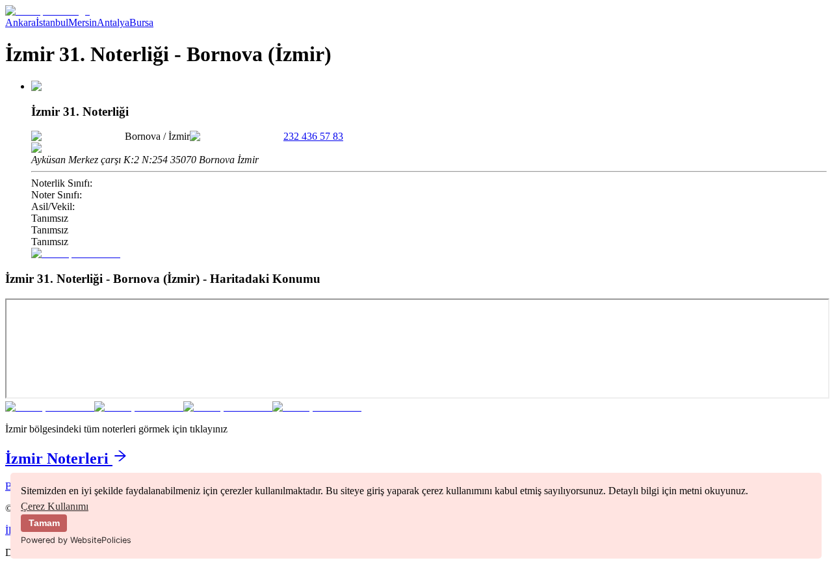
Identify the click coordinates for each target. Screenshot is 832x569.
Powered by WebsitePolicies (76, 540)
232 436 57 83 (313, 136)
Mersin (82, 22)
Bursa (141, 22)
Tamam (44, 523)
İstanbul (52, 22)
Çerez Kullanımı (54, 506)
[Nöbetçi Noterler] (47, 10)
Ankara (20, 22)
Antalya (113, 22)
